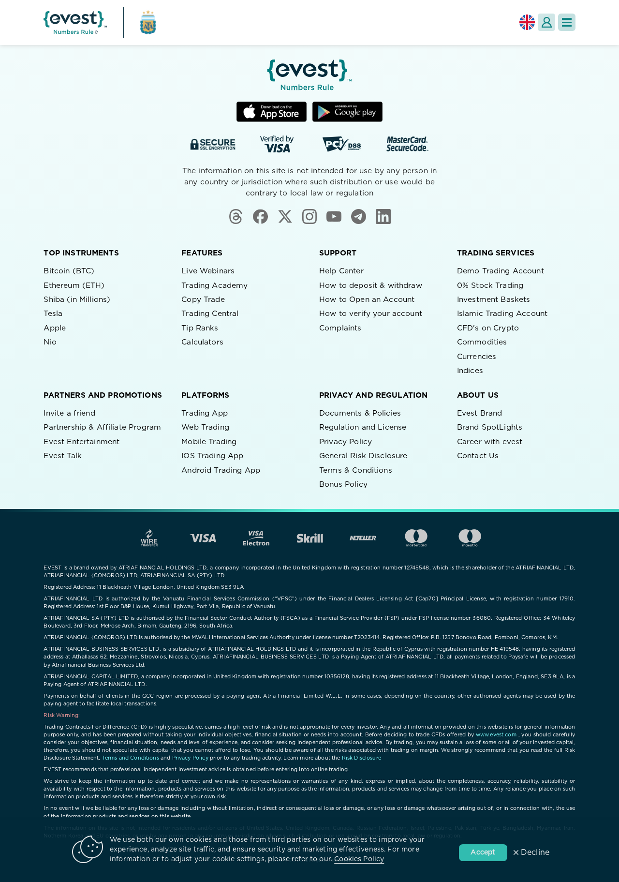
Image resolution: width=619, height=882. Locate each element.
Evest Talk (63, 456)
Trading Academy (214, 285)
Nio (50, 342)
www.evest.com (496, 734)
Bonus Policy (343, 484)
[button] (566, 22)
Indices (470, 370)
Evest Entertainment (81, 442)
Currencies (477, 356)
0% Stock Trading (490, 285)
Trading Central (209, 313)
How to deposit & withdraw (370, 285)
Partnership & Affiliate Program (102, 427)
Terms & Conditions (355, 470)
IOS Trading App (212, 456)
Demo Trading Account (500, 271)
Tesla (53, 313)
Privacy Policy (345, 442)
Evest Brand (479, 413)
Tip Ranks (199, 328)
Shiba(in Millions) (77, 299)
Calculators (202, 342)
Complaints (340, 328)
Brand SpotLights (489, 427)
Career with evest (490, 442)
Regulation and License (362, 427)
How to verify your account (370, 313)
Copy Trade (203, 299)
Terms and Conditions (130, 758)
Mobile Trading (208, 442)
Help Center (341, 271)
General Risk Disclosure (363, 456)
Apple (55, 328)
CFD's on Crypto (488, 328)
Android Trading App (220, 470)
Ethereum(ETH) (74, 285)
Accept (483, 852)
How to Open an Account (366, 299)
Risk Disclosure (361, 758)
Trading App (204, 413)
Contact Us (478, 456)
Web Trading (205, 427)
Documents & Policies (360, 413)
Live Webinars (208, 271)
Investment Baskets (494, 299)
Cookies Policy (359, 859)
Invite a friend (69, 413)
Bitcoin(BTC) (69, 271)
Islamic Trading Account (502, 313)
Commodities (482, 342)
